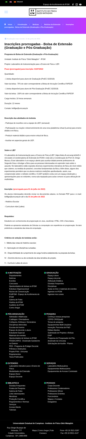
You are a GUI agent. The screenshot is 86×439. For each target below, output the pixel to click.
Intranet (20, 2)
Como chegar (43, 430)
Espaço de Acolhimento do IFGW (56, 4)
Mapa (34, 430)
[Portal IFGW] (43, 12)
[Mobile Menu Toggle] (6, 12)
